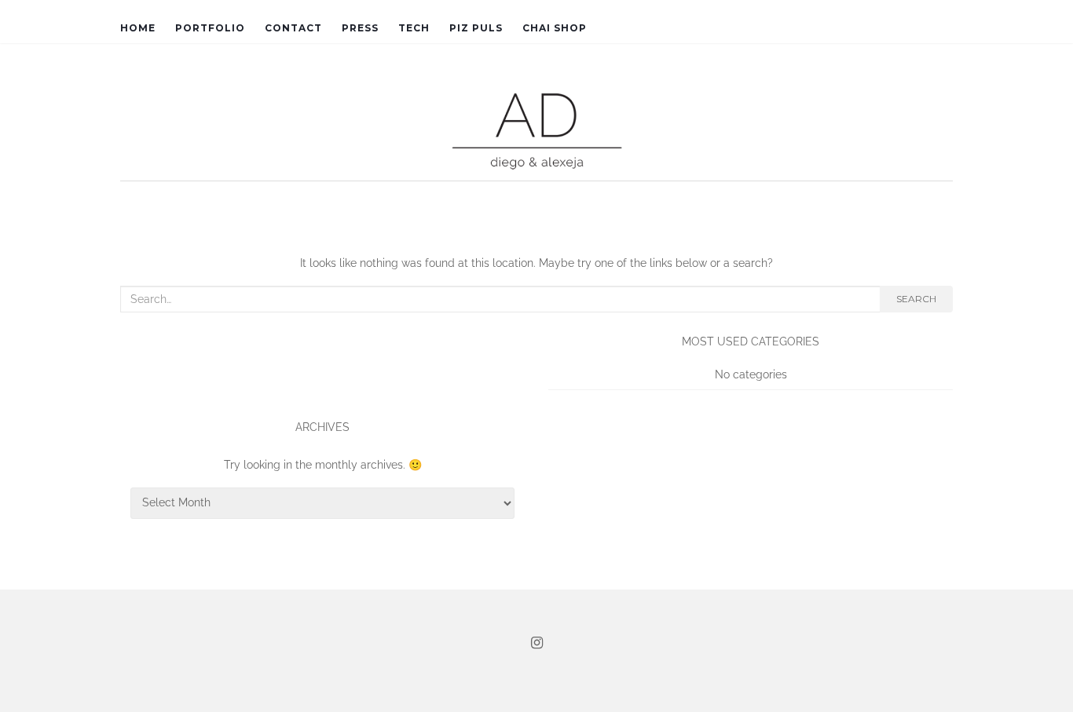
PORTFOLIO (210, 28)
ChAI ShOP (554, 28)
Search (916, 299)
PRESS (360, 28)
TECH (414, 28)
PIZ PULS (476, 28)
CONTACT (293, 28)
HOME (138, 28)
